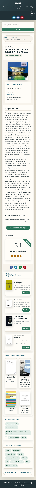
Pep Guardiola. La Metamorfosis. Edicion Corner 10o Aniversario (25, 381)
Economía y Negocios (12, 458)
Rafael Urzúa (18, 300)
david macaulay (14, 437)
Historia (24, 458)
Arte (7, 462)
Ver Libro (26, 292)
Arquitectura (13, 37)
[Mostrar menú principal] (32, 13)
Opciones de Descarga (18, 228)
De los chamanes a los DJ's (19, 336)
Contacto (15, 485)
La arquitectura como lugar (19, 282)
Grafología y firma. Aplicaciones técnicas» (16, 432)
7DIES (18, 3)
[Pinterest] (22, 17)
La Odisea (11, 408)
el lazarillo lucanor (11, 428)
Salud (27, 462)
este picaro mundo (12, 424)
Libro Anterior (11, 473)
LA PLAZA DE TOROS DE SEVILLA (20, 318)
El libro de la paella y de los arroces (25, 408)
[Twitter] (14, 17)
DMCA (21, 485)
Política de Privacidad (24, 483)
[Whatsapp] (20, 267)
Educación (16, 450)
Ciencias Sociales (11, 466)
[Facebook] (18, 17)
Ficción (8, 450)
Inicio (5, 37)
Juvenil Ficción (10, 454)
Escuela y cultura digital (11, 376)
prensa (24, 437)
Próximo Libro (25, 473)
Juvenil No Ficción (17, 462)
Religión (20, 454)
